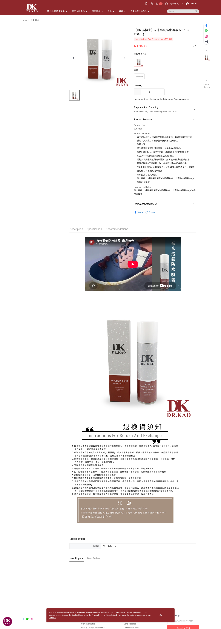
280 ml (139, 76)
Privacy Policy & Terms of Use (93, 628)
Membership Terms (131, 628)
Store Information (88, 624)
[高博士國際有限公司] (32, 8)
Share (140, 212)
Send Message (130, 624)
